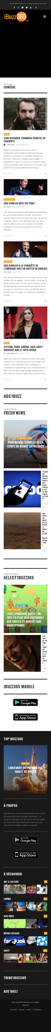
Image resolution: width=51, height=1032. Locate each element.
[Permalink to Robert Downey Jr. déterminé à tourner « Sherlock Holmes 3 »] (31, 906)
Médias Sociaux (11, 933)
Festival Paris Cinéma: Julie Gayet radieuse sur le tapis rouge (23, 348)
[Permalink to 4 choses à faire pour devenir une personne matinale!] (15, 958)
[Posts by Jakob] (5, 272)
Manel (9, 207)
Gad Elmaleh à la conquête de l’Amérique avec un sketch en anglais (25, 267)
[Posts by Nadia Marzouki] (5, 353)
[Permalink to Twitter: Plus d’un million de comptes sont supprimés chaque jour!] (42, 941)
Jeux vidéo (9, 916)
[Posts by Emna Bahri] (5, 145)
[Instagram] (22, 7)
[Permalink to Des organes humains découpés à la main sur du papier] (42, 889)
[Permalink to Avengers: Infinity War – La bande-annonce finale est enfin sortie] (42, 906)
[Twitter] (26, 7)
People (6, 343)
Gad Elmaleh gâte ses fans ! (20, 203)
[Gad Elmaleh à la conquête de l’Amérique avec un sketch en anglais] (21, 249)
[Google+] (18, 7)
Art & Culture (9, 199)
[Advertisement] (25, 48)
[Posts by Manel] (5, 207)
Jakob (9, 272)
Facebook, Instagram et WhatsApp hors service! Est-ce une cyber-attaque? (45, 485)
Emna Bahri (11, 145)
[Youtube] (31, 7)
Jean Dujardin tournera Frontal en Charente (24, 139)
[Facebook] (14, 7)
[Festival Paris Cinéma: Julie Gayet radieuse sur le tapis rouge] (21, 322)
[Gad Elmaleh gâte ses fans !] (21, 187)
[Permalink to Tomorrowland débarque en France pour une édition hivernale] (31, 889)
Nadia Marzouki (12, 353)
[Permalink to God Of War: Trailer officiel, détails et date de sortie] (31, 923)
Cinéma (6, 134)
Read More (7, 173)
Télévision (8, 262)
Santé (7, 950)
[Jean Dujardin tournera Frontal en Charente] (21, 114)
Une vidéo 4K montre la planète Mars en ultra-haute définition (44, 528)
